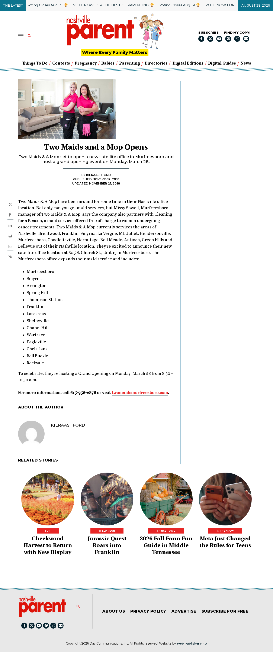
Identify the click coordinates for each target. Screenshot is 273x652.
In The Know (225, 530)
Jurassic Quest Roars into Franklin (106, 546)
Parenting (129, 63)
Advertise (183, 611)
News (246, 63)
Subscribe (208, 32)
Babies (108, 63)
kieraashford (68, 425)
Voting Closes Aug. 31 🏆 (37, 5)
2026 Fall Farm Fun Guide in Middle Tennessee (166, 546)
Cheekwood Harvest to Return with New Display (47, 546)
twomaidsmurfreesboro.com (140, 392)
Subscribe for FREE (225, 611)
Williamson (107, 530)
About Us (113, 611)
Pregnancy (86, 63)
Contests (61, 63)
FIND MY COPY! (237, 32)
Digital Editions (188, 63)
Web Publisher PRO (192, 643)
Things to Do (35, 63)
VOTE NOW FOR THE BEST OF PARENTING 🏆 (104, 5)
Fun (47, 530)
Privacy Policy (148, 611)
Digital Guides (222, 63)
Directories (156, 63)
